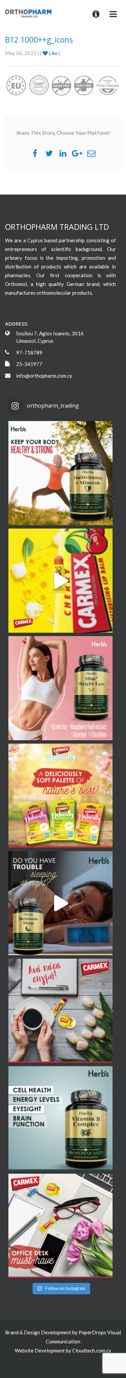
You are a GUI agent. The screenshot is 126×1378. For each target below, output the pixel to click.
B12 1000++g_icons (39, 39)
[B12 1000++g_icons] (63, 85)
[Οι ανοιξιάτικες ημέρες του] (60, 581)
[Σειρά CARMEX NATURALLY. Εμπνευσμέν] (60, 796)
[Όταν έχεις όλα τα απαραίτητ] (60, 1226)
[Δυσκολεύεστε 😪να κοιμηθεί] (60, 903)
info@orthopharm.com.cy (44, 376)
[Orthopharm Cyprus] (28, 13)
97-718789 (29, 352)
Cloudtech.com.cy (91, 1350)
